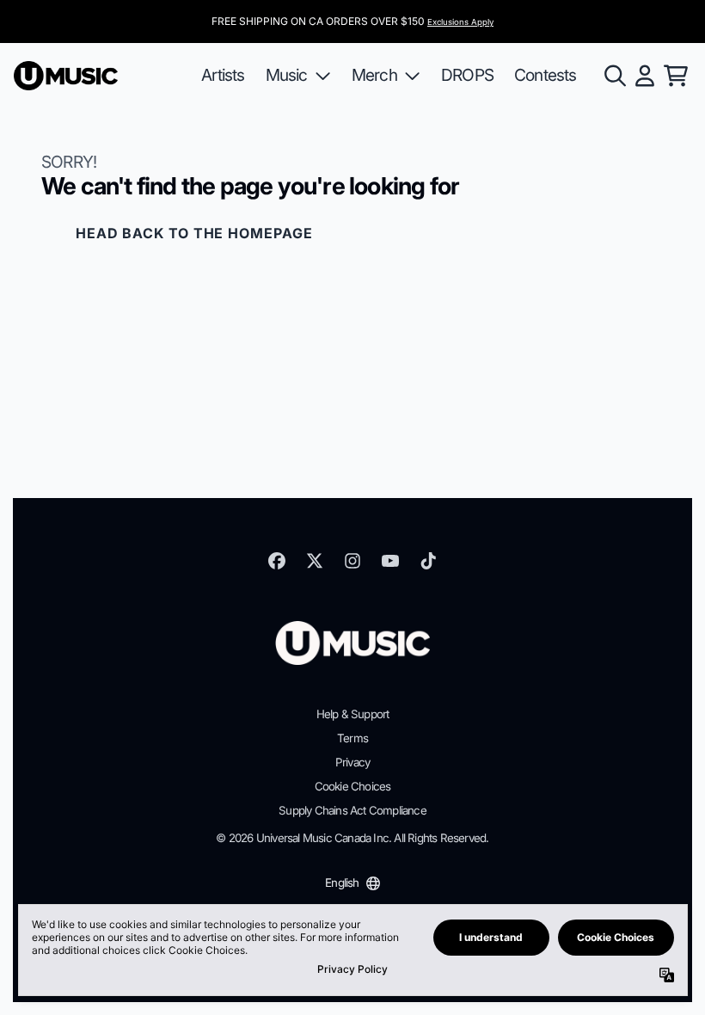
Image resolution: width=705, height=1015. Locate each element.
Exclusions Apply (460, 22)
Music (287, 75)
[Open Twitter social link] (315, 561)
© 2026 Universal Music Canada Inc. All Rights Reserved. (352, 838)
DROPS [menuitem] (467, 75)
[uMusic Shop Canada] (66, 76)
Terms (352, 738)
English (342, 882)
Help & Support (352, 714)
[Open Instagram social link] (352, 561)
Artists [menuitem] (222, 75)
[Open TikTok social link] (428, 561)
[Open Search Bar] (614, 76)
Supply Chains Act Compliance (352, 810)
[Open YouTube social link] (390, 561)
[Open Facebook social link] (277, 561)
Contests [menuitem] (545, 75)
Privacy (352, 762)
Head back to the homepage (194, 233)
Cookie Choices (353, 786)
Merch (374, 75)
